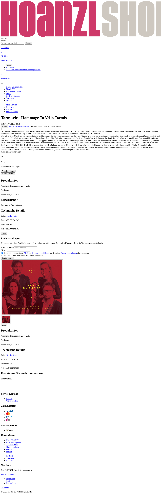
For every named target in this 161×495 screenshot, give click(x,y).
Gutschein (10, 107)
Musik (8, 94)
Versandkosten (12, 112)
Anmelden (10, 67)
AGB (26, 253)
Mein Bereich (11, 105)
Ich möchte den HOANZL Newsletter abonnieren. (24, 255)
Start (10, 126)
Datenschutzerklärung (40, 253)
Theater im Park (12, 447)
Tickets (9, 100)
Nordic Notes (12, 216)
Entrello (9, 451)
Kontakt (9, 109)
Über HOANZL (12, 440)
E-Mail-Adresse (7, 247)
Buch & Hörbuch (13, 96)
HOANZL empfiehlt (14, 87)
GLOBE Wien (12, 445)
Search (3, 41)
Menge (4, 250)
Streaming (10, 98)
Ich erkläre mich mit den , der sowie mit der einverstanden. (46, 253)
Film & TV (10, 89)
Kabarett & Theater (13, 91)
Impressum (10, 479)
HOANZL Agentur (13, 442)
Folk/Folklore (23, 126)
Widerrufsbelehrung (69, 253)
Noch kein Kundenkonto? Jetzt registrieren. (23, 70)
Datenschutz (11, 483)
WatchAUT (10, 449)
